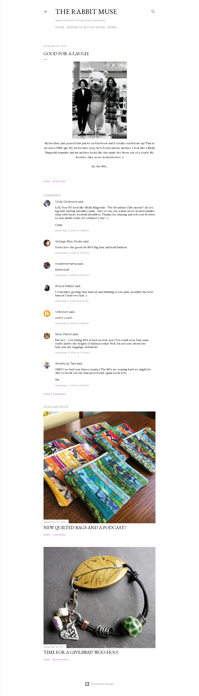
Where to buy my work (86, 27)
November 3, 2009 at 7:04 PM (72, 352)
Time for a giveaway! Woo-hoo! (81, 652)
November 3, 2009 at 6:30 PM (72, 275)
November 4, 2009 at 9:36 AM (72, 385)
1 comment (59, 534)
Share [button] (47, 181)
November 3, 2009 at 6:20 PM (72, 252)
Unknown (61, 312)
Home (60, 27)
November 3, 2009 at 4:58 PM (72, 230)
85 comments (60, 659)
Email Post (59, 181)
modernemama (66, 264)
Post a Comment (55, 394)
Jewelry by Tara (65, 363)
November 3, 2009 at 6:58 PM (72, 323)
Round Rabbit (64, 286)
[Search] (153, 11)
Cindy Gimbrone (66, 201)
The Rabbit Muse (86, 11)
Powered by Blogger (102, 683)
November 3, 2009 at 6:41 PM (71, 300)
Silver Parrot (63, 334)
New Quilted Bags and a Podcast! (85, 527)
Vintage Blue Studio (68, 241)
